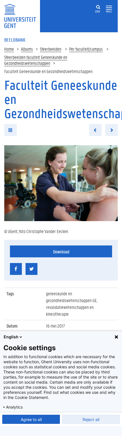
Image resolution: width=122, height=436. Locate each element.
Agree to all (31, 419)
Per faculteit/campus (86, 49)
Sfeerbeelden (50, 49)
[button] (109, 7)
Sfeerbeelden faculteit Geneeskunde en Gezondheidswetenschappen (35, 60)
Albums (27, 49)
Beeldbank (14, 39)
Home (9, 49)
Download (61, 252)
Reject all (91, 419)
